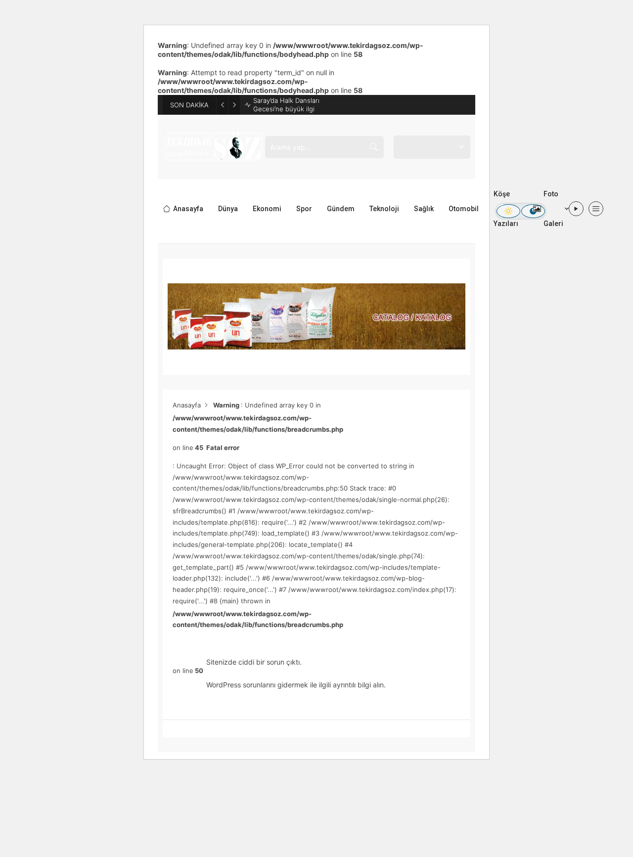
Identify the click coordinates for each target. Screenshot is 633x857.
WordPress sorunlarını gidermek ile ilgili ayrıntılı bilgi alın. (296, 684)
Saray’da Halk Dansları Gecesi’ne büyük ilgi (286, 104)
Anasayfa (187, 405)
